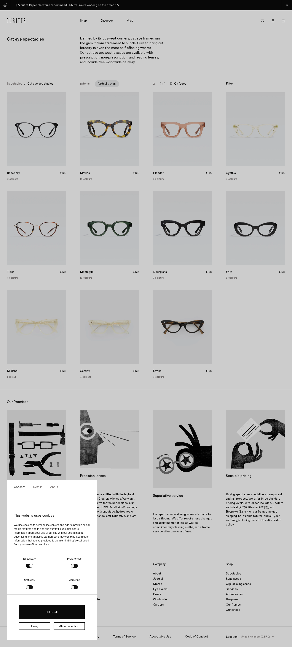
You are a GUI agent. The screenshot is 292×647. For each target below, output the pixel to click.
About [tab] (54, 487)
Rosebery (13, 173)
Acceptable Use (160, 636)
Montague (87, 272)
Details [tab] (37, 487)
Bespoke (232, 599)
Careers (158, 604)
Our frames (233, 604)
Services (232, 589)
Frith (229, 272)
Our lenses (233, 610)
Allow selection (69, 626)
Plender (158, 173)
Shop (83, 20)
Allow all (51, 612)
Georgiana (160, 272)
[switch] (74, 566)
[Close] (287, 5)
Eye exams (160, 589)
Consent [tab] (19, 487)
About (157, 573)
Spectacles (14, 83)
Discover (107, 20)
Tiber (10, 272)
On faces (180, 83)
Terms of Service (124, 636)
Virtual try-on (107, 83)
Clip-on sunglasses (238, 584)
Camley (85, 371)
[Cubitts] (24, 20)
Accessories (234, 594)
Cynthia (231, 173)
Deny (34, 626)
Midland (12, 371)
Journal (158, 579)
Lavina (157, 371)
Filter (229, 83)
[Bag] (283, 20)
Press (157, 594)
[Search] (262, 20)
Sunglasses (233, 579)
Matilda (85, 173)
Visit (130, 20)
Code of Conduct (196, 636)
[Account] (273, 20)
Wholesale (160, 599)
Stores (157, 584)
